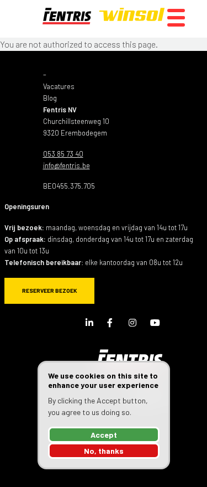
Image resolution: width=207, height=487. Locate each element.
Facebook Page (111, 322)
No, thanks (104, 450)
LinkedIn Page (90, 322)
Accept (104, 434)
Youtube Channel (154, 322)
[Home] (103, 19)
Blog (50, 98)
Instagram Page (133, 322)
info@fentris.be (66, 165)
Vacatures (59, 86)
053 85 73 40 (63, 153)
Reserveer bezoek (49, 290)
